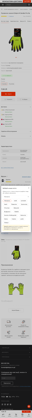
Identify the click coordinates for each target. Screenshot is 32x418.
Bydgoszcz (7, 211)
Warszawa (7, 200)
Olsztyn (6, 222)
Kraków (14, 219)
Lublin (22, 219)
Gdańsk (16, 211)
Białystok (16, 208)
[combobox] (16, 196)
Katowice (23, 215)
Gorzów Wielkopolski (10, 215)
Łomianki (23, 200)
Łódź (15, 200)
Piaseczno (14, 204)
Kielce (6, 219)
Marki (5, 204)
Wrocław (7, 208)
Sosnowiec (24, 204)
